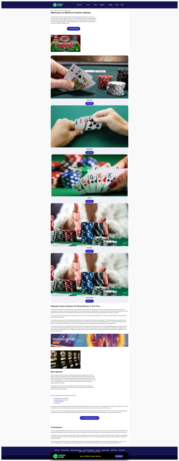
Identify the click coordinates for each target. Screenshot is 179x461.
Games (88, 4)
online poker (57, 398)
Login (116, 4)
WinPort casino (77, 17)
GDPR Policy (82, 451)
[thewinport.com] (58, 4)
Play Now (89, 103)
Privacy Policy (65, 450)
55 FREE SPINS (73, 28)
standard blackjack (58, 400)
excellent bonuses (60, 21)
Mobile (110, 4)
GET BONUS (119, 456)
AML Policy (114, 450)
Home (52, 10)
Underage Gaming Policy (93, 451)
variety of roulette (59, 401)
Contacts (98, 450)
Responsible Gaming (76, 450)
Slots (95, 4)
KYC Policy (122, 450)
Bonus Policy (105, 450)
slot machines (100, 329)
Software (102, 4)
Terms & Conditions (88, 450)
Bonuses (79, 4)
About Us (57, 450)
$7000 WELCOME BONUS (89, 418)
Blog (122, 4)
